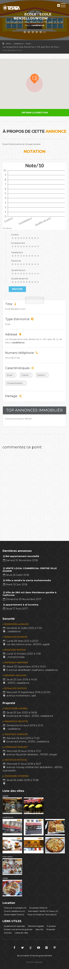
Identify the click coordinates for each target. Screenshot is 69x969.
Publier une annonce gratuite (18, 929)
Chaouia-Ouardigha (15, 907)
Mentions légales (36, 926)
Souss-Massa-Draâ (14, 914)
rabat (5, 878)
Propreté (50, 929)
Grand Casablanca (14, 911)
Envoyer (17, 289)
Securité (39, 929)
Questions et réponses (14, 926)
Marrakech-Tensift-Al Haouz (43, 911)
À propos (51, 926)
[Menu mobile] (63, 5)
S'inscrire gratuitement (41, 955)
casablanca (8, 817)
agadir (6, 796)
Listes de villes (21, 932)
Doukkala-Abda (38, 907)
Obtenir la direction (34, 112)
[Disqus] (34, 493)
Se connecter (23, 955)
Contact (8, 932)
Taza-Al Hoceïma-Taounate (41, 914)
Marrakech (8, 856)
